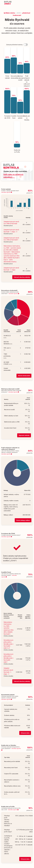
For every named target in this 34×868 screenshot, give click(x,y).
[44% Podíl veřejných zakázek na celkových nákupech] (27, 48)
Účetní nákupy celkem (23, 520)
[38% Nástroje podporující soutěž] (20, 48)
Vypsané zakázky (24, 435)
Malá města (10, 13)
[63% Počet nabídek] (7, 48)
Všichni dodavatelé (24, 375)
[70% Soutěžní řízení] (14, 88)
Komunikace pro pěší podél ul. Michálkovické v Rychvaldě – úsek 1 (8, 658)
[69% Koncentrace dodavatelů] (14, 48)
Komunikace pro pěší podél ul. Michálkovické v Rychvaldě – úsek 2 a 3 (8, 644)
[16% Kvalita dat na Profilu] (17, 122)
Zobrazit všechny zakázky (22, 277)
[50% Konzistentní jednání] (20, 88)
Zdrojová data (25, 733)
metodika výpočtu (6, 192)
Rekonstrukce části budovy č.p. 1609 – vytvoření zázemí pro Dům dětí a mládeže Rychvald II (9, 628)
